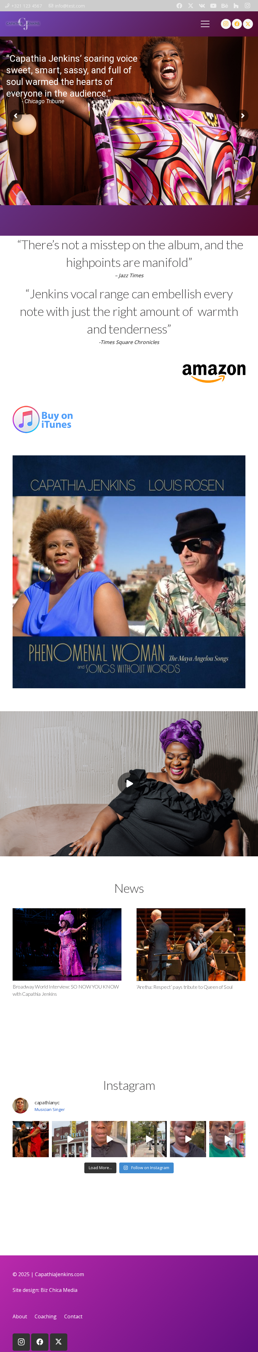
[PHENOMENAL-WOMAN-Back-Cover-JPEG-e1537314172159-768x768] (129, 571)
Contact (73, 1316)
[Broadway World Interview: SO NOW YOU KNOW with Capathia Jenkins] (67, 944)
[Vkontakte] (202, 5)
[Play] (129, 783)
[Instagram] (247, 5)
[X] (190, 5)
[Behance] (224, 5)
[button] (205, 24)
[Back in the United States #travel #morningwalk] (227, 1139)
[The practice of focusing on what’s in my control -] (188, 1139)
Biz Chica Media (59, 1290)
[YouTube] (213, 5)
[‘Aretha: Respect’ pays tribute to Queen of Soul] (191, 944)
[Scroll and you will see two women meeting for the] (31, 1139)
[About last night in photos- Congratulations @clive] (70, 1139)
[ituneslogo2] (129, 419)
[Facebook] (179, 5)
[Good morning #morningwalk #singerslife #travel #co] (149, 1139)
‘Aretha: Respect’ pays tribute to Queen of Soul (185, 987)
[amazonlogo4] (129, 372)
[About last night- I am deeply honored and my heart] (109, 1139)
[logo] (23, 24)
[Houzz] (236, 5)
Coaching (46, 1316)
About (20, 1316)
